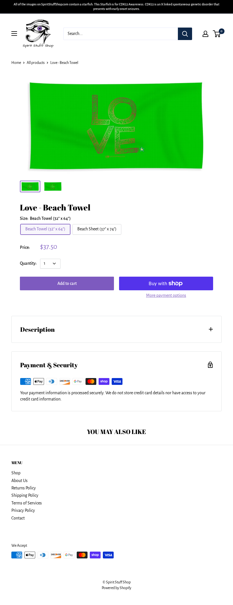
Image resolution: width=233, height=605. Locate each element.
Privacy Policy (23, 510)
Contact (18, 518)
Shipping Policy (24, 495)
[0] (216, 33)
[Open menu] (14, 33)
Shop (15, 473)
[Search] (185, 34)
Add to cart (67, 283)
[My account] (205, 34)
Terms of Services (26, 503)
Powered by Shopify (116, 588)
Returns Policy (23, 488)
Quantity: (28, 263)
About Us (19, 480)
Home (16, 63)
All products (36, 63)
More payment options (166, 295)
